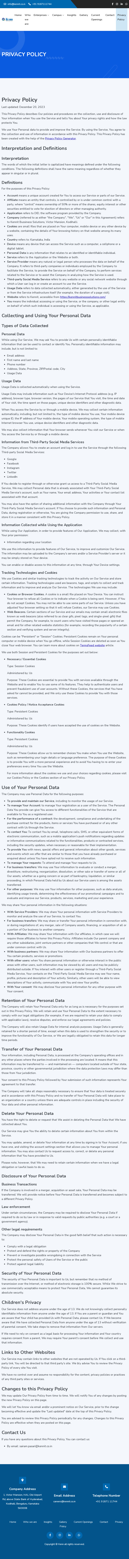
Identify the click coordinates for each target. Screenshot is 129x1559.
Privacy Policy (122, 17)
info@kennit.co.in (16, 4)
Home (18, 15)
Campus (57, 15)
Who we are (28, 19)
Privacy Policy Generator (60, 138)
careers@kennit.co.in (64, 1501)
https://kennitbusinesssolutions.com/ (83, 297)
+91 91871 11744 (106, 1501)
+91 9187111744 (41, 4)
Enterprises (40, 15)
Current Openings (96, 17)
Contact (109, 15)
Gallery (83, 15)
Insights (71, 15)
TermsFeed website (92, 645)
